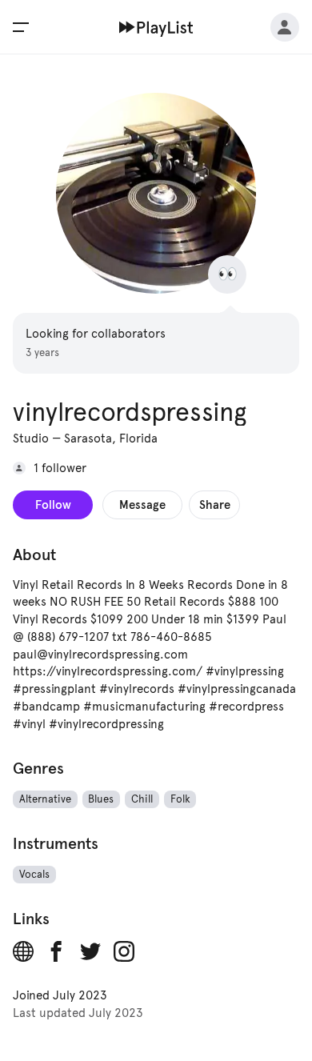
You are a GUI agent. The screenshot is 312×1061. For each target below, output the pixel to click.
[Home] (156, 27)
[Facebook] (56, 951)
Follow (53, 504)
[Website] (23, 951)
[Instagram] (124, 951)
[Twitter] (90, 951)
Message (142, 504)
